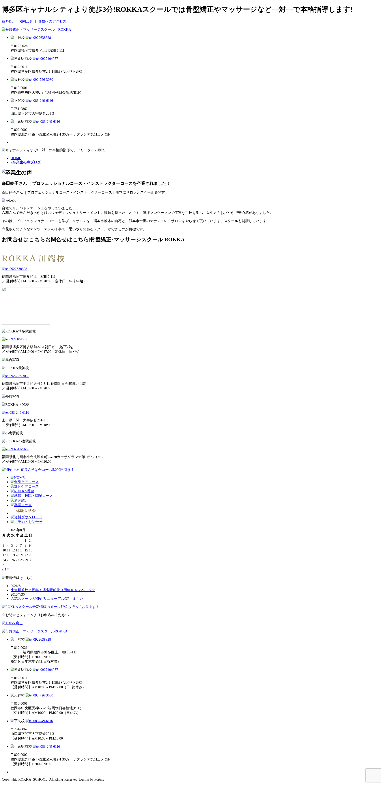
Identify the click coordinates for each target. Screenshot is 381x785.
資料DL (7, 21)
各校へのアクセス (52, 21)
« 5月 (6, 570)
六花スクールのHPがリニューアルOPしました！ (49, 598)
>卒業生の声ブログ (26, 162)
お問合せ (26, 21)
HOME (16, 158)
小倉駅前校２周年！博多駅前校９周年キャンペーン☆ (53, 590)
